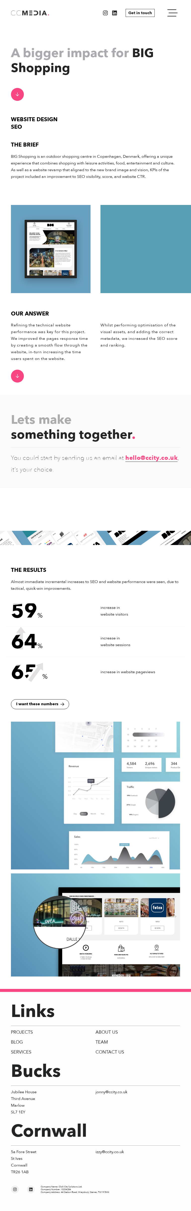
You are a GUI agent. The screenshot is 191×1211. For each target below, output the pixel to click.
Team (102, 1042)
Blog (17, 1042)
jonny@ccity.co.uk (111, 1092)
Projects (22, 1032)
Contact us (110, 1052)
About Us (107, 1032)
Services (21, 1052)
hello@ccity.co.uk (151, 458)
